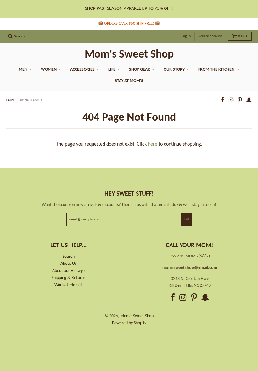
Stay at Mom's (129, 81)
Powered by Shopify (129, 323)
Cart (242, 36)
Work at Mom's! (68, 285)
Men (23, 69)
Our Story (174, 69)
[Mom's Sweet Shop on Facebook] (222, 100)
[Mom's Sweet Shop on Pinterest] (240, 100)
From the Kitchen (216, 69)
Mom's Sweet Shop (129, 54)
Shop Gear (139, 69)
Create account (210, 36)
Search (69, 256)
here (152, 144)
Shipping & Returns (68, 277)
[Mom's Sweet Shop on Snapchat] (249, 100)
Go (186, 219)
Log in (186, 36)
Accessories (82, 69)
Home (10, 100)
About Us (68, 263)
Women (49, 69)
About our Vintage (68, 271)
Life (111, 69)
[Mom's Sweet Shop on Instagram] (231, 100)
